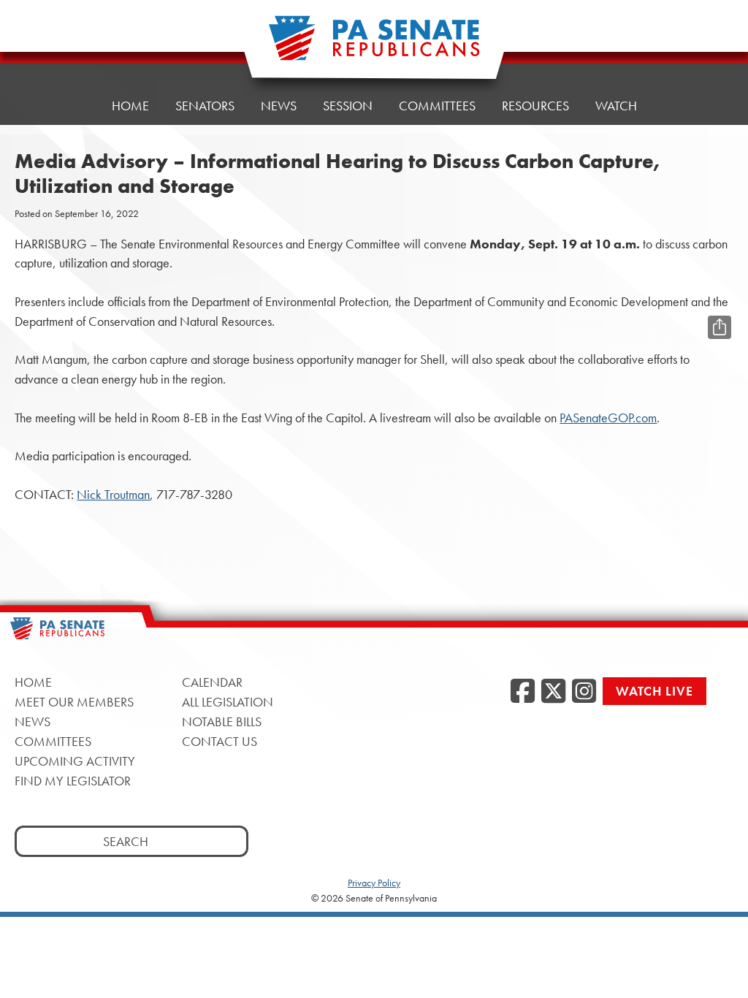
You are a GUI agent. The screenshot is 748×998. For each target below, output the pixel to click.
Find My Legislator (73, 780)
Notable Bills (222, 721)
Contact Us (219, 741)
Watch (616, 105)
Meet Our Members (74, 701)
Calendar (212, 682)
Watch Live (654, 690)
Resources (535, 105)
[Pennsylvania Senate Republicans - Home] (374, 45)
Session (348, 105)
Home (130, 105)
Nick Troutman (113, 495)
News (279, 105)
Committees (437, 105)
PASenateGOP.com (608, 418)
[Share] (719, 327)
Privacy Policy (374, 882)
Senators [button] (204, 105)
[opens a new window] (719, 298)
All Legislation (227, 701)
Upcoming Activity (75, 761)
